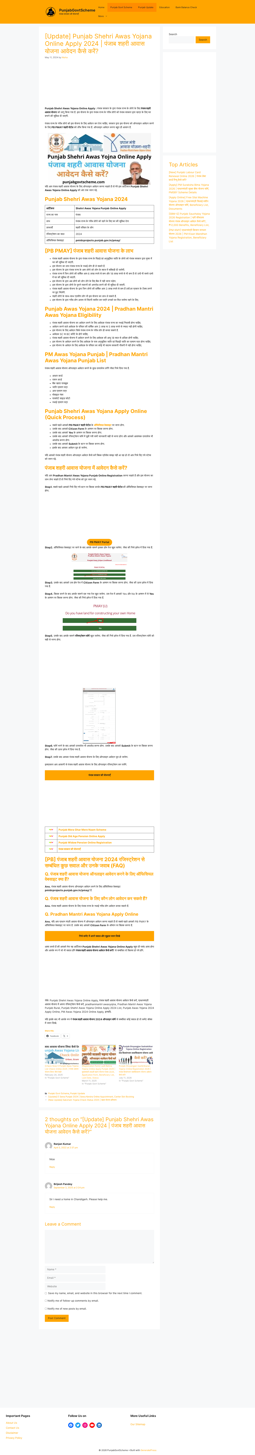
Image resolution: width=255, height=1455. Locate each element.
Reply (52, 1167)
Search (173, 34)
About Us (11, 1422)
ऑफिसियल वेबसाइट (103, 425)
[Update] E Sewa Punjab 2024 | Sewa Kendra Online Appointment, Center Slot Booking (91, 1096)
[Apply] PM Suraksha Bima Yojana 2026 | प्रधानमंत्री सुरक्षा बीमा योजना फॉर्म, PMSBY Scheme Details (189, 188)
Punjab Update (145, 7)
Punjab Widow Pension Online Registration (85, 842)
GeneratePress (148, 1450)
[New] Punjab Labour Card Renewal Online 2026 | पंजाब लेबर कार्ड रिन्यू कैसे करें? (187, 176)
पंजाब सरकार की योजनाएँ (70, 849)
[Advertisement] (99, 84)
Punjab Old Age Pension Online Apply (82, 836)
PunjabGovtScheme (77, 10)
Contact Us (12, 1427)
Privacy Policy (14, 1437)
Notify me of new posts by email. (67, 1308)
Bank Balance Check (186, 7)
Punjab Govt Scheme (121, 7)
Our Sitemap (137, 1424)
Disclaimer (12, 1432)
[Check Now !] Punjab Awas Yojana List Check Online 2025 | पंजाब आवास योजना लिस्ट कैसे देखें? (62, 1069)
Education (164, 7)
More (101, 16)
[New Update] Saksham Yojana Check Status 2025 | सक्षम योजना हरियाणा (82, 1100)
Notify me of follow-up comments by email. (73, 1300)
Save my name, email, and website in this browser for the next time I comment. (95, 1293)
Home (101, 7)
